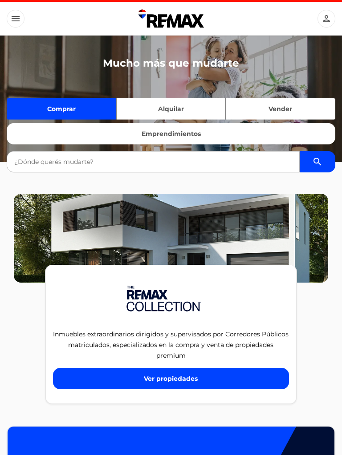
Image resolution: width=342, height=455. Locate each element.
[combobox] (153, 161)
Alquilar (171, 109)
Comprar (61, 109)
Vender (280, 109)
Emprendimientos (171, 134)
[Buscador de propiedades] (317, 161)
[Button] (15, 19)
